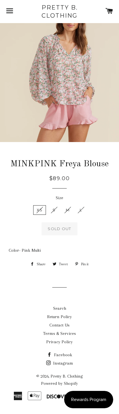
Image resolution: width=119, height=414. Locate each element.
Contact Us (59, 325)
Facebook (62, 354)
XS (40, 210)
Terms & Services (59, 333)
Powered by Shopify (59, 383)
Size (59, 197)
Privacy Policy (59, 341)
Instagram (62, 363)
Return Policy (59, 316)
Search (59, 308)
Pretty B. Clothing (60, 11)
